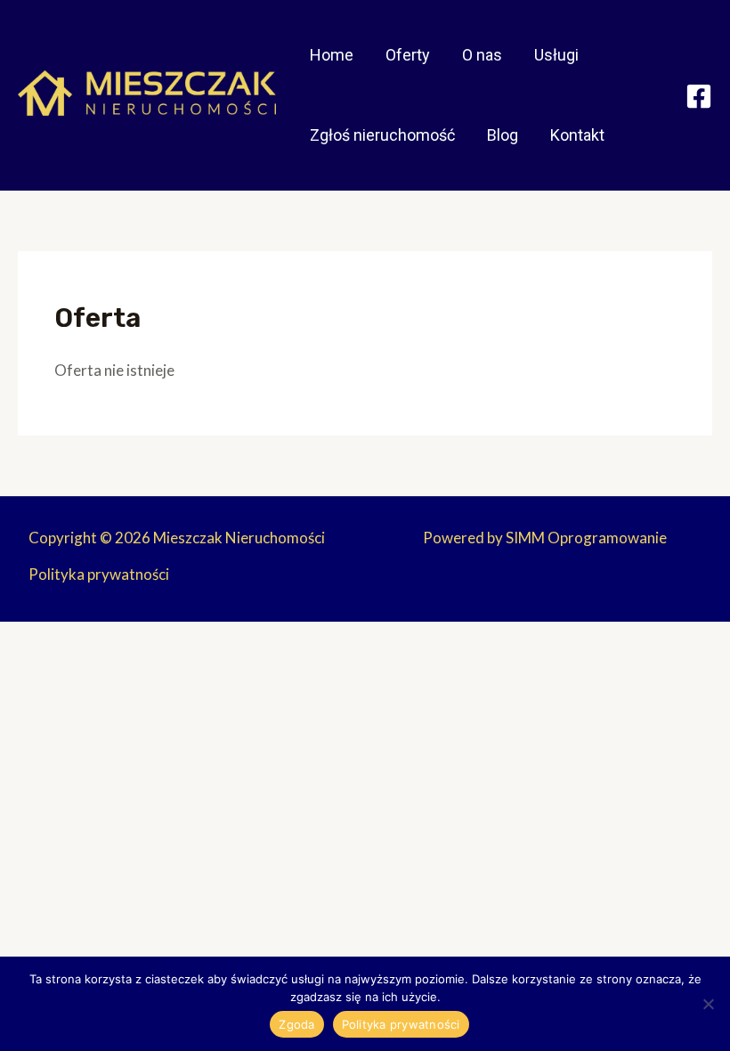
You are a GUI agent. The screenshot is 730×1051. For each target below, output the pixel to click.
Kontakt (577, 135)
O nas (482, 54)
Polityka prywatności (98, 574)
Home (331, 54)
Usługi (556, 54)
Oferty (407, 54)
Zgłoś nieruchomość (382, 135)
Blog (502, 135)
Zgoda (296, 1024)
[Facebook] (698, 96)
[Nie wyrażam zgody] (708, 1004)
